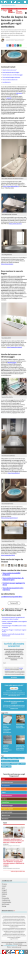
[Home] (10, 2)
